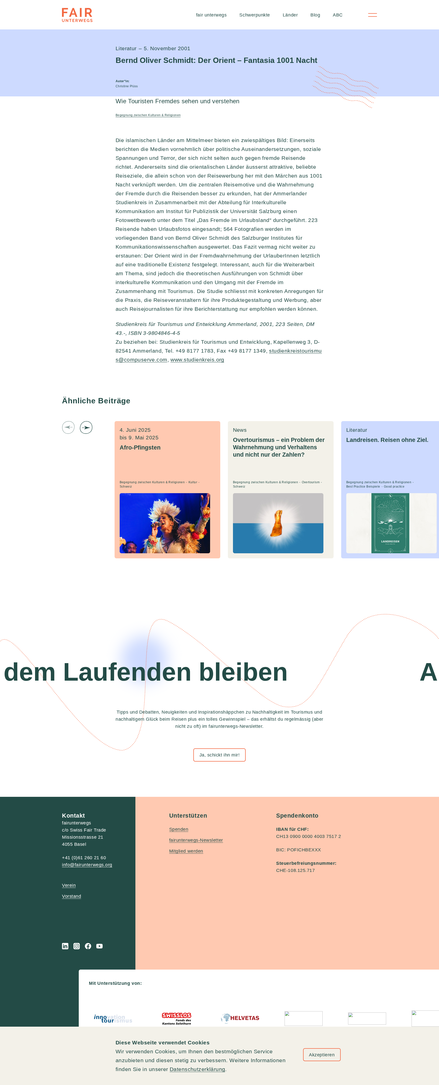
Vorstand (71, 896)
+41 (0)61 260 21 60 (84, 857)
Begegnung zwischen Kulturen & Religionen (148, 115)
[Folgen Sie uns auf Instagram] (76, 946)
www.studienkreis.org (197, 360)
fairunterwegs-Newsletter (196, 840)
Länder (290, 15)
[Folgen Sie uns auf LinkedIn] (65, 946)
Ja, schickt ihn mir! (219, 754)
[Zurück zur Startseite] (77, 15)
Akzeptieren (322, 1054)
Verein (69, 885)
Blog (315, 15)
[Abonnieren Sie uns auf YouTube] (99, 946)
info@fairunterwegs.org (87, 864)
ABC (338, 15)
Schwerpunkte (254, 15)
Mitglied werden (186, 851)
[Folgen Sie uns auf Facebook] (88, 946)
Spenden (179, 829)
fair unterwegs (211, 15)
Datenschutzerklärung (197, 1069)
